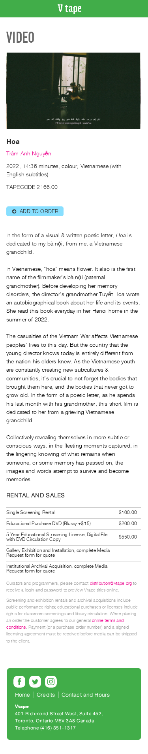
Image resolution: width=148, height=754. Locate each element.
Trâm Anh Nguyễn (28, 154)
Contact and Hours (86, 695)
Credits (46, 695)
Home (22, 695)
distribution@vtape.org (111, 583)
